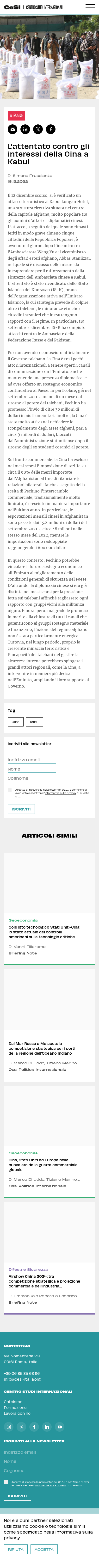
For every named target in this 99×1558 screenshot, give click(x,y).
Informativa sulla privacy (60, 793)
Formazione (15, 1407)
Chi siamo (13, 1401)
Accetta (44, 1549)
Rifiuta (16, 1549)
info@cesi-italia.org (22, 1379)
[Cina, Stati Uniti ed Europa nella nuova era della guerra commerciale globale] (49, 1142)
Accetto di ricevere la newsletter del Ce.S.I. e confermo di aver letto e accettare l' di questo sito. (52, 793)
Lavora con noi (17, 1413)
